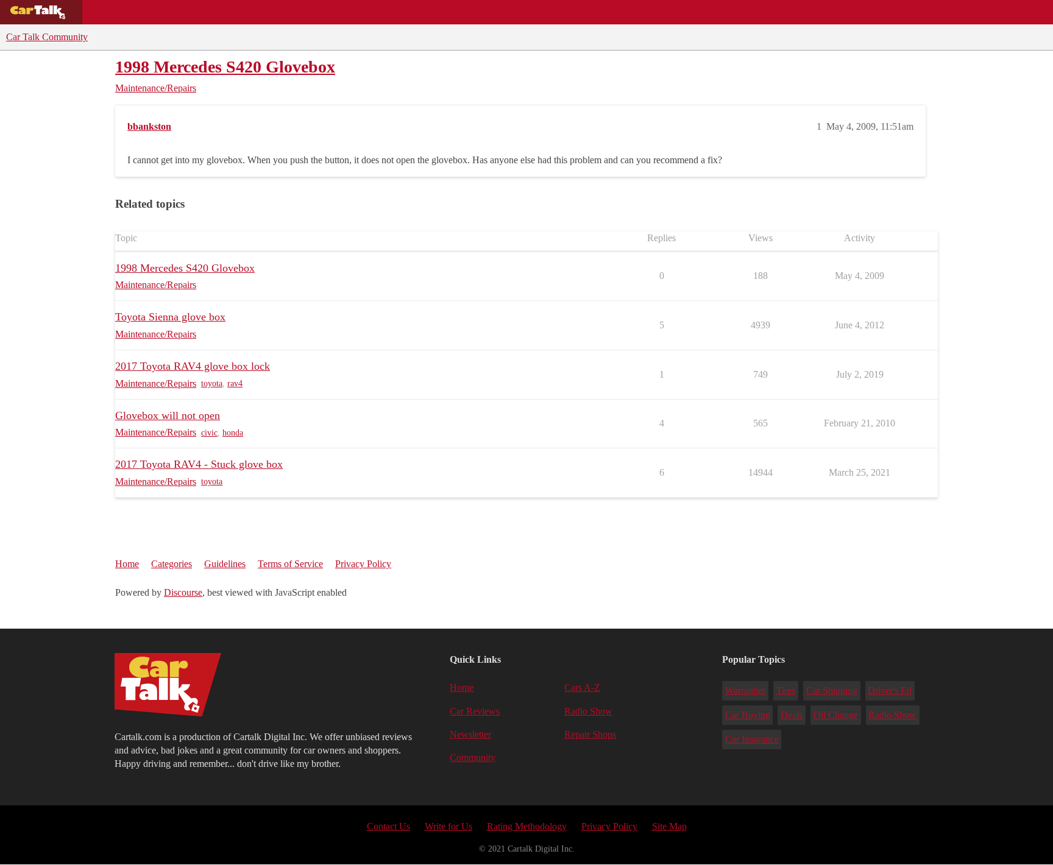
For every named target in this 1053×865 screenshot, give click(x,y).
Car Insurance (752, 739)
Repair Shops (333, 12)
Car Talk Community (47, 37)
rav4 (235, 383)
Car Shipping (831, 690)
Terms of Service (290, 564)
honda (232, 432)
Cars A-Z (474, 12)
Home (127, 564)
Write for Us (448, 826)
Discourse (183, 592)
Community (408, 12)
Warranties (745, 690)
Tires (785, 690)
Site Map (669, 826)
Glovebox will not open (167, 415)
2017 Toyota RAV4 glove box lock (192, 366)
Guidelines (225, 564)
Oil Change (836, 715)
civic (209, 432)
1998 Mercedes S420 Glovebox (225, 66)
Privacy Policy (363, 564)
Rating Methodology (527, 826)
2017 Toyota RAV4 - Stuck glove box (199, 464)
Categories (171, 564)
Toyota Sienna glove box (170, 317)
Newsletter (470, 734)
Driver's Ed (890, 690)
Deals (193, 12)
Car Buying (747, 715)
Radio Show (588, 711)
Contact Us (388, 826)
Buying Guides (125, 12)
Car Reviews (255, 12)
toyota (211, 383)
